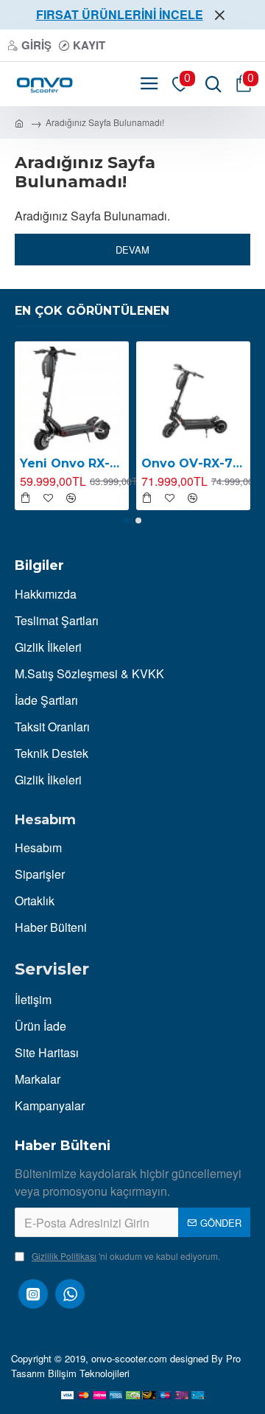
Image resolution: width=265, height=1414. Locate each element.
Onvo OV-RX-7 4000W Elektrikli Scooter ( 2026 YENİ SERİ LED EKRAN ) (193, 463)
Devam (132, 250)
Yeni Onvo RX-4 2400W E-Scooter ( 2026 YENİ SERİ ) (72, 463)
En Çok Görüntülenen (92, 311)
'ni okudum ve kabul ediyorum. (126, 1256)
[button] (127, 520)
